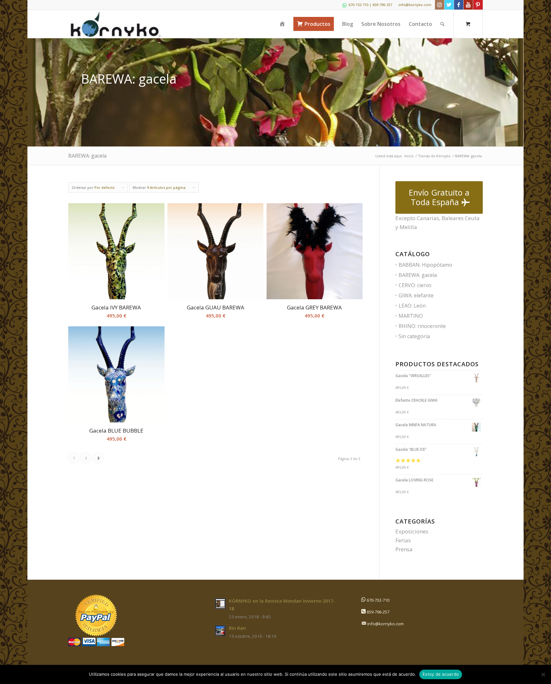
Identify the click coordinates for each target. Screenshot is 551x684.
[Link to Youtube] (468, 5)
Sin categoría (414, 336)
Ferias (403, 540)
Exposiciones (411, 531)
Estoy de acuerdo (440, 674)
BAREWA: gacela (418, 275)
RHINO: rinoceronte (422, 326)
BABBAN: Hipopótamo (425, 264)
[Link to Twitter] (449, 5)
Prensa (404, 549)
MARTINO (411, 315)
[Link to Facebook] (458, 5)
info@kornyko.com (415, 4)
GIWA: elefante (416, 295)
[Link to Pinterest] (478, 5)
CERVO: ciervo (415, 285)
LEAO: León (412, 305)
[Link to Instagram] (439, 5)
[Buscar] (442, 24)
